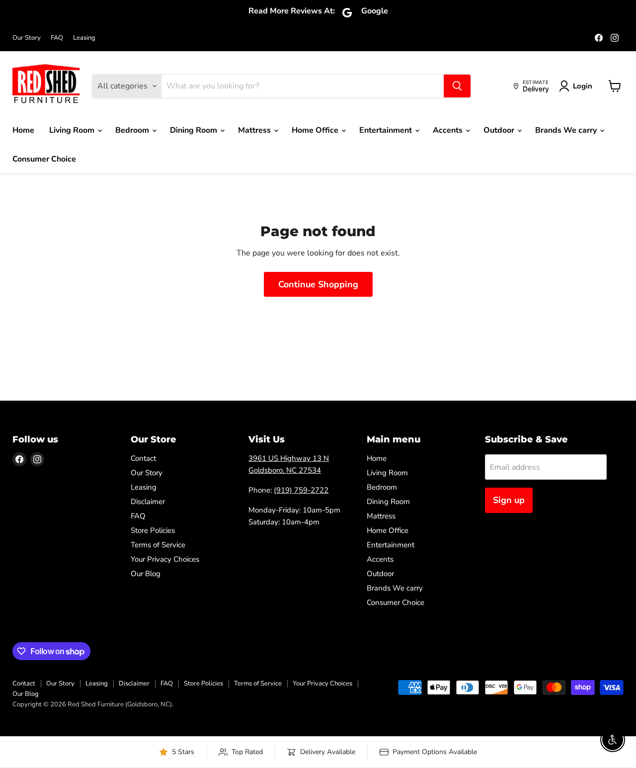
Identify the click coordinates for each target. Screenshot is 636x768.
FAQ (57, 38)
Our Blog (145, 574)
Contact (143, 458)
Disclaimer (148, 502)
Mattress (255, 130)
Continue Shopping (318, 284)
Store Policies (153, 530)
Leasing (84, 38)
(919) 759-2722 (301, 490)
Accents (449, 130)
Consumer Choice (44, 159)
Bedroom (133, 130)
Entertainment (386, 130)
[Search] (457, 86)
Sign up (509, 500)
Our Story (26, 38)
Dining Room (194, 130)
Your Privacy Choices (165, 559)
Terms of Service (158, 545)
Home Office (316, 130)
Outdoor (499, 130)
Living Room (72, 130)
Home (23, 130)
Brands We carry (567, 130)
